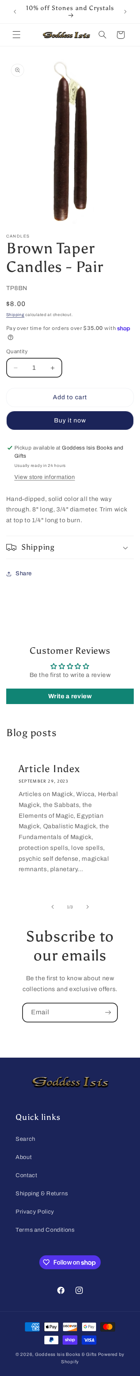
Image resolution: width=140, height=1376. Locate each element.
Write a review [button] (70, 696)
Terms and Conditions (45, 1230)
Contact (26, 1175)
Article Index (49, 769)
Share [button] (24, 573)
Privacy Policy (35, 1211)
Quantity (17, 351)
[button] (16, 35)
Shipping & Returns (42, 1193)
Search (25, 1139)
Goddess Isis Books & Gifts (66, 1354)
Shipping (15, 315)
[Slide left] (52, 906)
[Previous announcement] (14, 11)
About (24, 1157)
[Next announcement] (125, 11)
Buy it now (70, 420)
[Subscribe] (108, 1012)
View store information (44, 477)
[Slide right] (87, 906)
